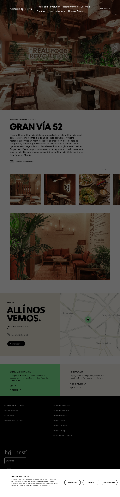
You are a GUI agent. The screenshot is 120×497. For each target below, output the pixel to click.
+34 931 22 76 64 (19, 334)
